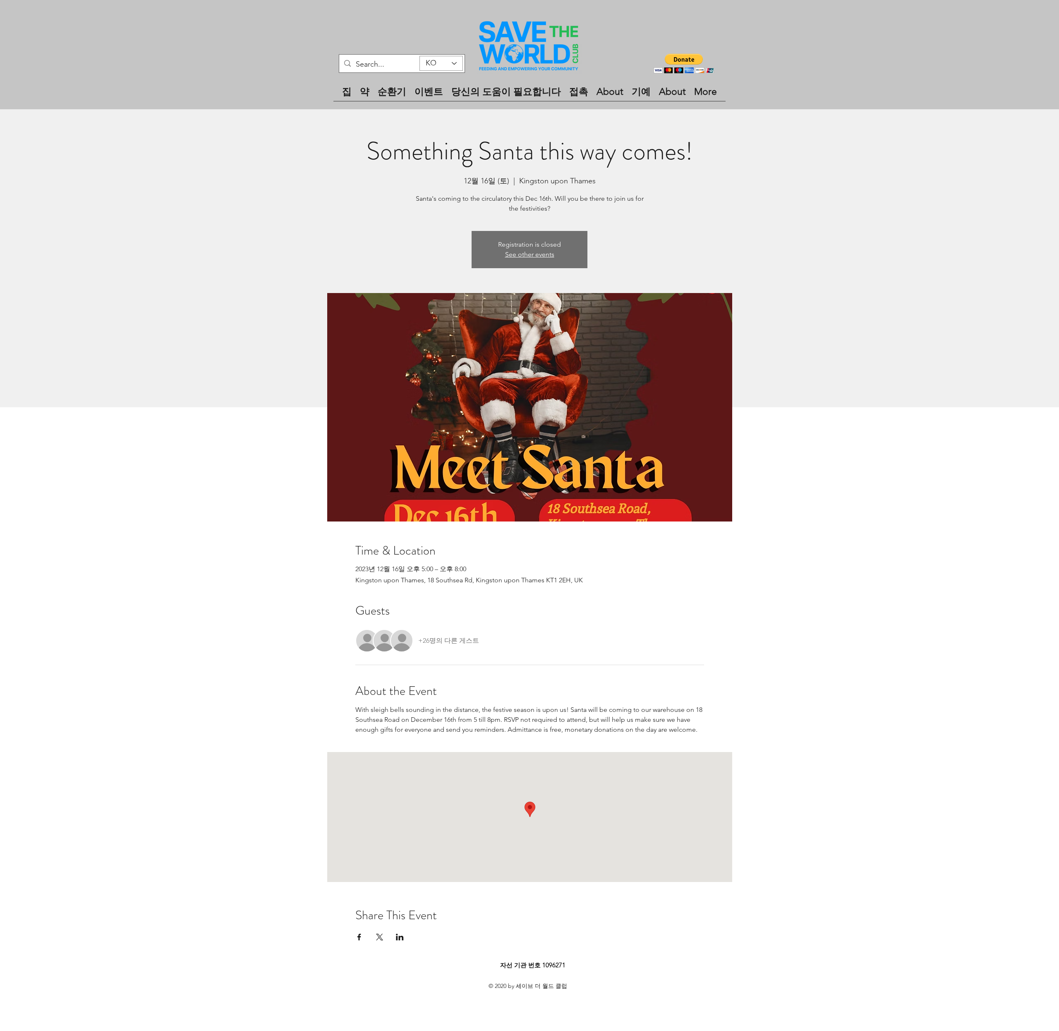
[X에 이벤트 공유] (379, 937)
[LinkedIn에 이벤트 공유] (400, 937)
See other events (529, 254)
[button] (684, 63)
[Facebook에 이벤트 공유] (359, 937)
